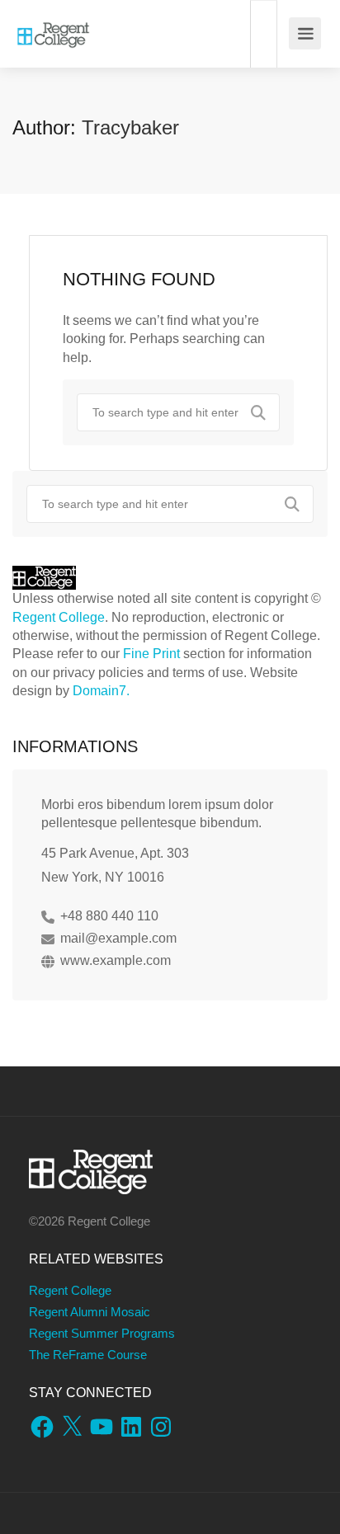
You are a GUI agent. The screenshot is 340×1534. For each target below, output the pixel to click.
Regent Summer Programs (102, 1333)
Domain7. (101, 691)
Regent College (58, 617)
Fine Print (151, 654)
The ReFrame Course (88, 1355)
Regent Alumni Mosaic (89, 1312)
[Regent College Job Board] (53, 25)
